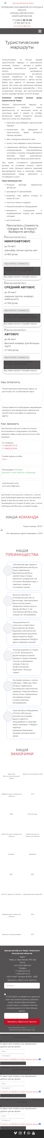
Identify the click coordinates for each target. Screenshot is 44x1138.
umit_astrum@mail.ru (22, 26)
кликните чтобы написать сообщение (19, 473)
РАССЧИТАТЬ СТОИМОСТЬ (17, 264)
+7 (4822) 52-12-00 (22, 971)
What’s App (31, 1028)
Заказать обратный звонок (21, 1021)
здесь (4, 459)
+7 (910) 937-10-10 (22, 974)
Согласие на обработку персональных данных (19, 1059)
